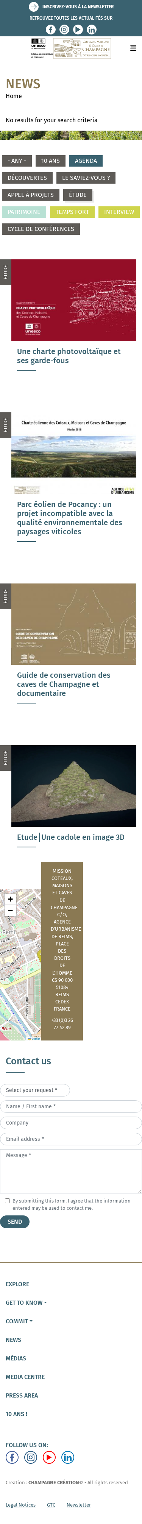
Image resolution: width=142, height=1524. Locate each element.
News (13, 1339)
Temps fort (72, 211)
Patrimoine (24, 211)
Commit (17, 1321)
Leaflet (35, 1038)
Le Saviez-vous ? (86, 177)
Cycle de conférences (41, 228)
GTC (51, 1505)
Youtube (78, 29)
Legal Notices (21, 1505)
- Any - (17, 160)
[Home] (71, 48)
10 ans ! (16, 1414)
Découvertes (27, 177)
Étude (78, 194)
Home (14, 96)
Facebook (51, 29)
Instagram (64, 29)
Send (15, 1221)
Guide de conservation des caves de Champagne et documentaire (64, 684)
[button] (10, 899)
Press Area (22, 1395)
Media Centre (25, 1376)
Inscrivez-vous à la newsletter (78, 6)
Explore (17, 1284)
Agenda (86, 160)
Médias (16, 1358)
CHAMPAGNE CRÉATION (53, 1482)
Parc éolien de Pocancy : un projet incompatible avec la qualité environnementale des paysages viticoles (69, 518)
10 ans (50, 160)
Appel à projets (31, 194)
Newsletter (79, 1505)
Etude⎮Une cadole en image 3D (71, 837)
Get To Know (24, 1302)
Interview (119, 211)
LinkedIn (92, 29)
